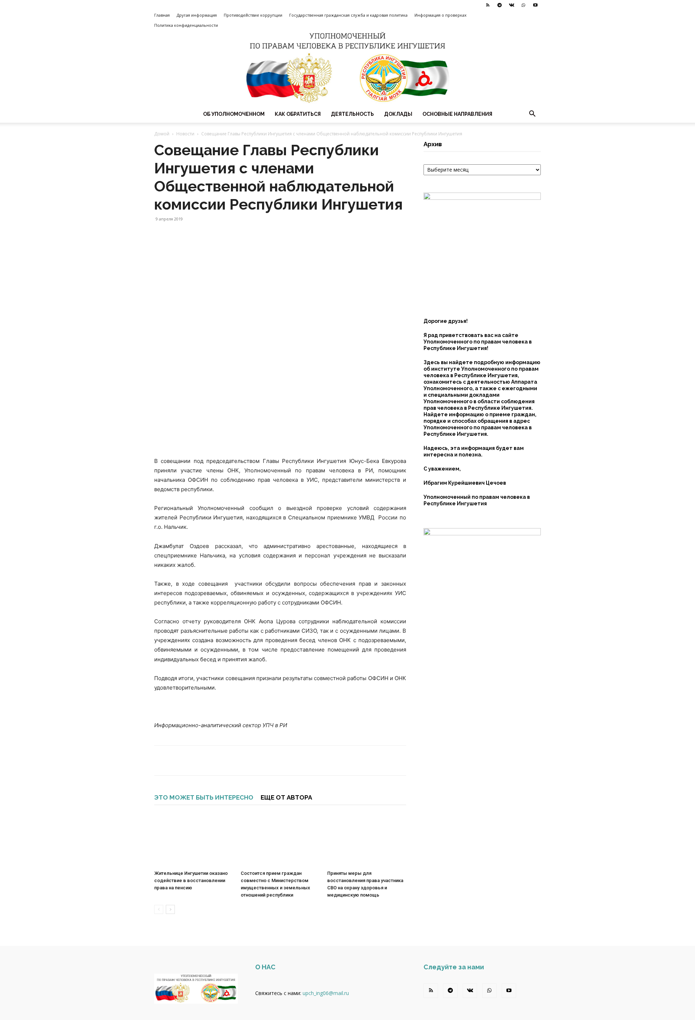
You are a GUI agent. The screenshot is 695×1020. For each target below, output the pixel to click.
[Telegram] (499, 5)
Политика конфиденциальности (186, 25)
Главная (162, 15)
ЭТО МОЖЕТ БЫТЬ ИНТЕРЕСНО (203, 797)
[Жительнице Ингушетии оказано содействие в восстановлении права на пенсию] (193, 840)
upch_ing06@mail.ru (326, 993)
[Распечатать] (178, 760)
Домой (161, 134)
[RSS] (487, 5)
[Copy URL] (228, 760)
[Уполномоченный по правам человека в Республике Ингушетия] (347, 67)
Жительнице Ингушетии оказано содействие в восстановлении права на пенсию (191, 880)
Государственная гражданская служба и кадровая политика (348, 15)
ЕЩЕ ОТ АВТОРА (286, 797)
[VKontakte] (511, 5)
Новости (185, 134)
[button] (532, 114)
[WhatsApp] (523, 5)
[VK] (211, 760)
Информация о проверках (440, 15)
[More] (245, 760)
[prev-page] (158, 909)
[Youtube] (535, 5)
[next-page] (170, 909)
